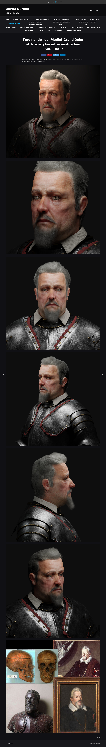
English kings (81, 19)
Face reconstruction (21, 19)
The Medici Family (14, 23)
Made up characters (55, 30)
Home (91, 10)
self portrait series (74, 30)
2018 (41, 30)
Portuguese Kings (26, 27)
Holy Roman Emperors (41, 19)
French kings (95, 19)
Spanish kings (11, 27)
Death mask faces (93, 27)
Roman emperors (77, 27)
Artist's (63, 27)
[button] (99, 737)
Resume (98, 10)
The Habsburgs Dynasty (62, 19)
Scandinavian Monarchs (46, 27)
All (7, 19)
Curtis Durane (17, 9)
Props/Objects (30, 30)
